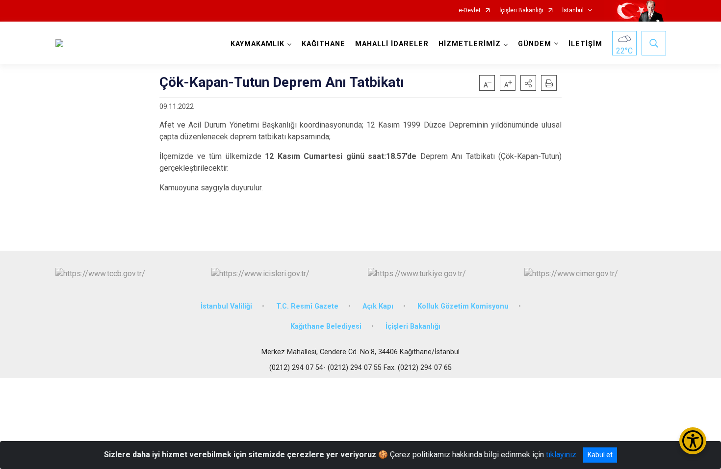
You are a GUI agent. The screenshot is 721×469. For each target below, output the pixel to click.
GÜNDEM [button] (534, 44)
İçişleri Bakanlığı (521, 10)
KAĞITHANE (323, 44)
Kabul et (600, 455)
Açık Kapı (377, 306)
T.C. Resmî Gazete (307, 306)
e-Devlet (470, 10)
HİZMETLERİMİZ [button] (469, 44)
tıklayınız (561, 454)
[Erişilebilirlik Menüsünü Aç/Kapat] (692, 440)
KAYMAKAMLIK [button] (257, 44)
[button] (528, 83)
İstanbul (573, 10)
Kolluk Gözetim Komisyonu (463, 306)
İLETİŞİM (585, 44)
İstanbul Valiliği (226, 306)
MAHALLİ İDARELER (392, 44)
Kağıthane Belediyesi (325, 326)
